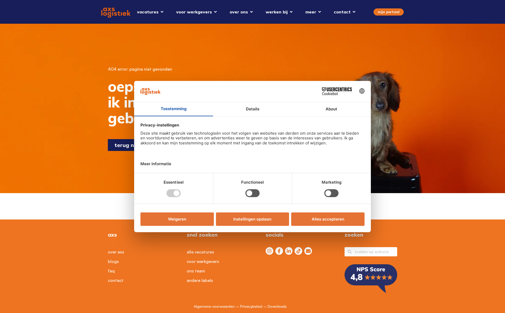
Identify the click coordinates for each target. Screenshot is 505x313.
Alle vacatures (200, 252)
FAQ (111, 270)
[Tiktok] (298, 251)
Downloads (277, 306)
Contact (116, 280)
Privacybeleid (251, 306)
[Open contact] (354, 12)
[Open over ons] (251, 12)
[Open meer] (319, 12)
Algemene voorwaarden (214, 306)
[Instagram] (269, 251)
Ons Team (196, 270)
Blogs (113, 261)
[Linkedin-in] (289, 251)
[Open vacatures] (162, 12)
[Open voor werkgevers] (215, 12)
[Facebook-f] (279, 251)
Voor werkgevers (203, 261)
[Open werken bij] (291, 12)
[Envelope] (308, 251)
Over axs (116, 252)
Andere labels (200, 280)
